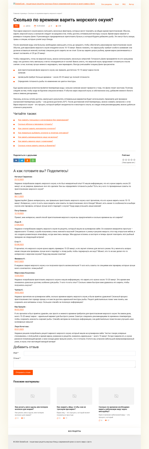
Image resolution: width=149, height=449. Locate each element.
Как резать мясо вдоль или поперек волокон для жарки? (31, 408)
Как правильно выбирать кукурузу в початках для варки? (43, 133)
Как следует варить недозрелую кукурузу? (37, 128)
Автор (131, 4)
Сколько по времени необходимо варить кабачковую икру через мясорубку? (114, 409)
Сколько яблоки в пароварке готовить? (35, 124)
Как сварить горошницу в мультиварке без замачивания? (43, 120)
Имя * (15, 353)
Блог (117, 4)
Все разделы (107, 4)
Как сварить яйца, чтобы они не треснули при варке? (71, 408)
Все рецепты (74, 431)
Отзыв (16, 358)
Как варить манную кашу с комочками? (35, 141)
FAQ (123, 4)
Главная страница (20, 13)
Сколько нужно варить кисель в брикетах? (37, 145)
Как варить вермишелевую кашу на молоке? (38, 137)
